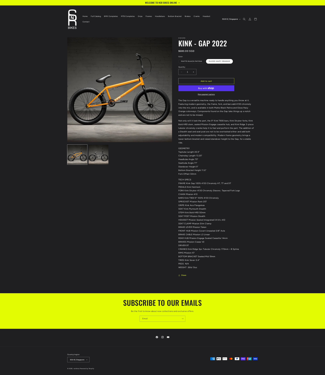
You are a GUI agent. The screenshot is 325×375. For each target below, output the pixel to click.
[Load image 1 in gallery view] (77, 155)
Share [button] (183, 275)
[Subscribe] (182, 319)
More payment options (206, 94)
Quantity (181, 67)
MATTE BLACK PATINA (193, 62)
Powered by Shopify (87, 368)
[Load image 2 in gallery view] (98, 155)
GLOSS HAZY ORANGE (219, 61)
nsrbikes (76, 368)
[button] (244, 19)
